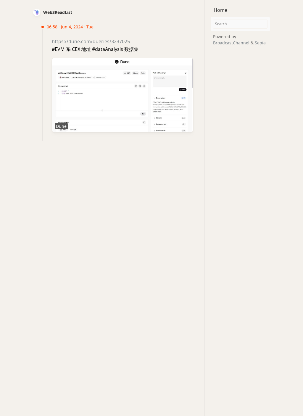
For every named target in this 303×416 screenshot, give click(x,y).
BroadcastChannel (232, 43)
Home (220, 10)
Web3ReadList (57, 12)
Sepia (260, 43)
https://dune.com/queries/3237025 (91, 41)
